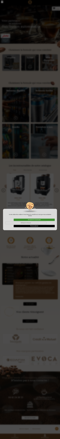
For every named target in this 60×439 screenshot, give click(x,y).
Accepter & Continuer (34, 219)
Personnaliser (34, 226)
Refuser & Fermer (26, 223)
